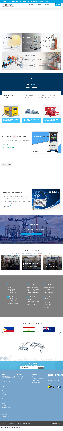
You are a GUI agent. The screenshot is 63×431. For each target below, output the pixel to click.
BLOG (52, 4)
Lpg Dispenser (22, 423)
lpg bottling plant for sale (6, 407)
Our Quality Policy (37, 380)
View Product (5, 144)
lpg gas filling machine (6, 401)
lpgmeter (3, 412)
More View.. (6, 206)
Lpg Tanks (28, 423)
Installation (20, 381)
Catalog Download (36, 233)
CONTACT (58, 4)
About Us (35, 376)
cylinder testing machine (6, 409)
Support (48, 1)
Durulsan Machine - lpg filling (55, 423)
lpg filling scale (4, 394)
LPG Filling (11, 423)
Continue (36, 177)
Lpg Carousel (16, 423)
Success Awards (37, 382)
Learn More (47, 46)
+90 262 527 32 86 (14, 1)
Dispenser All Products (7, 147)
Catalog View (26, 233)
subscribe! (41, 367)
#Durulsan (34, 1)
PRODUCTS (40, 4)
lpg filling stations (5, 405)
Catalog (41, 1)
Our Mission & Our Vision (38, 378)
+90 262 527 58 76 (25, 1)
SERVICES (47, 4)
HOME (28, 4)
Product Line (36, 384)
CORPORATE (33, 4)
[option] (31, 18)
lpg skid (3, 392)
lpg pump (3, 403)
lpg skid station (4, 414)
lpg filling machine (5, 396)
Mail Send (5, 1)
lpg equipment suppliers (6, 416)
